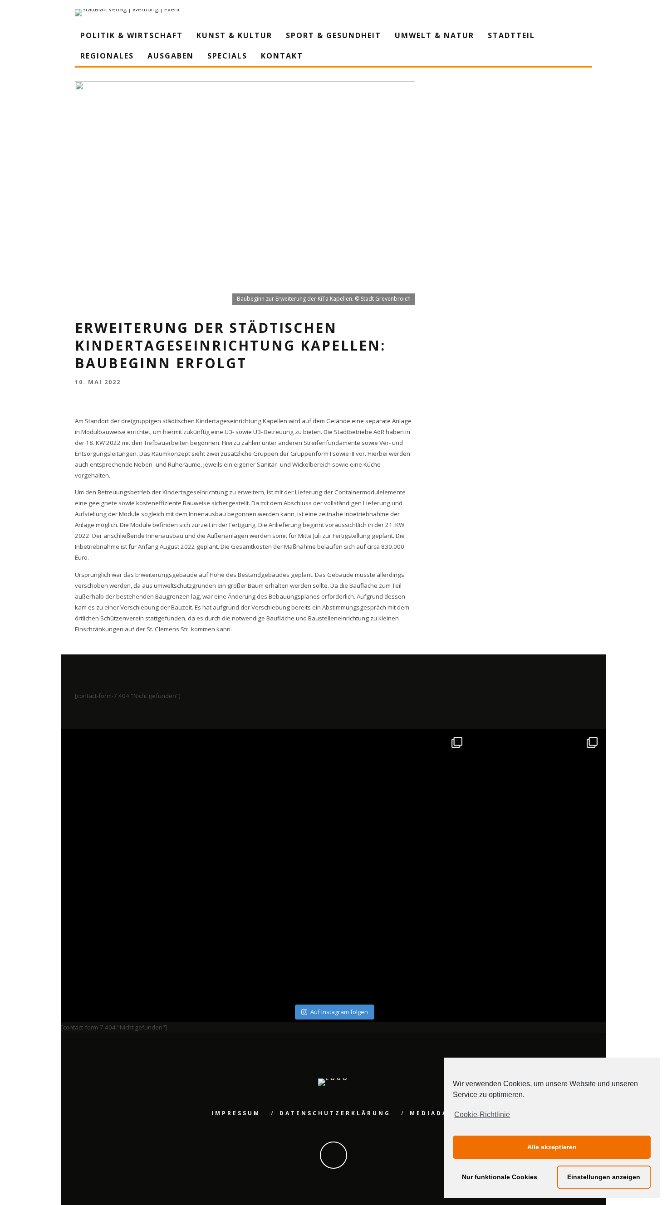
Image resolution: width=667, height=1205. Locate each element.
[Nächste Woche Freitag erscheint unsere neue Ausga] (130, 933)
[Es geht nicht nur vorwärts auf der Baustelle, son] (130, 798)
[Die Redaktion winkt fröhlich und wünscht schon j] (266, 933)
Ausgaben (170, 56)
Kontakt (282, 56)
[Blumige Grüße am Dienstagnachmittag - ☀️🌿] (537, 933)
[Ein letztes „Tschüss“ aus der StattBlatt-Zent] (266, 798)
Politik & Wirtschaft (131, 35)
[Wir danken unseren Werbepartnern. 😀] (401, 798)
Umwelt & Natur (434, 35)
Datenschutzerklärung (335, 1113)
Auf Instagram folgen (339, 1012)
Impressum (235, 1113)
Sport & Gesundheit (333, 35)
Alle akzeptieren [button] (552, 1147)
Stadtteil (511, 35)
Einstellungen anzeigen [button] (603, 1177)
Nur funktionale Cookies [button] (499, 1177)
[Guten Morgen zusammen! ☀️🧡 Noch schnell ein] (401, 933)
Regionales (107, 56)
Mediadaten (437, 1113)
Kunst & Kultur (234, 35)
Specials (227, 56)
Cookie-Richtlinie (482, 1114)
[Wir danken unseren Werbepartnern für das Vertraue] (537, 798)
